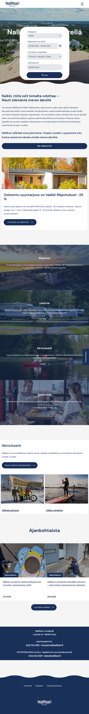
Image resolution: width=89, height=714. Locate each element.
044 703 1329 (35, 655)
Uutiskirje (28, 686)
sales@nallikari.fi (52, 655)
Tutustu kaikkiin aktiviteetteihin (18, 465)
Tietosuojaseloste (54, 686)
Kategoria (32, 32)
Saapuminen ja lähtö (36, 41)
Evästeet (39, 686)
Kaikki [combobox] (31, 36)
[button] (60, 35)
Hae (44, 75)
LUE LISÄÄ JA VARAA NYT (18, 222)
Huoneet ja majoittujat (37, 52)
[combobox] (42, 46)
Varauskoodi (33, 63)
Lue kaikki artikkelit (42, 607)
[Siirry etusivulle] (12, 4)
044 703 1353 (33, 645)
